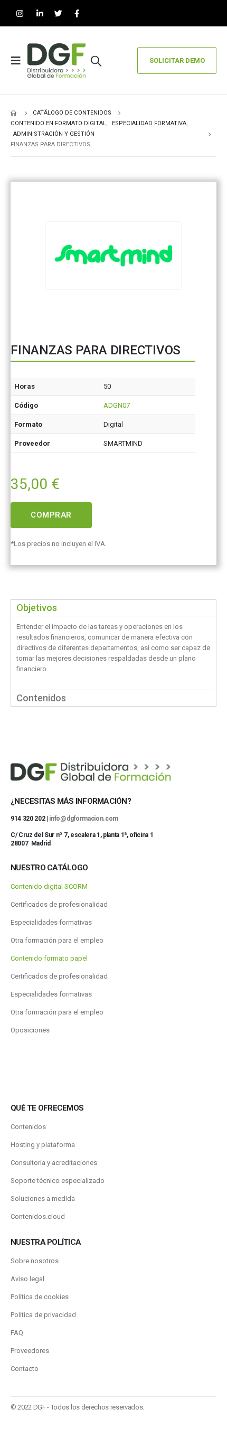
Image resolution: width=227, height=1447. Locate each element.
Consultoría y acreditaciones (54, 1163)
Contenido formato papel (49, 958)
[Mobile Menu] (19, 61)
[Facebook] (76, 13)
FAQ (17, 1333)
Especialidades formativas (51, 922)
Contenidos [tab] (41, 697)
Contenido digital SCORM (49, 886)
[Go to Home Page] (14, 113)
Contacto (25, 1369)
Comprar (51, 515)
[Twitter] (58, 13)
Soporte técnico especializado (58, 1181)
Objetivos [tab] (36, 607)
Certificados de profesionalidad (59, 904)
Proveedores (30, 1351)
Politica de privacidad (43, 1315)
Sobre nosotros (35, 1261)
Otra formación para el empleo (57, 940)
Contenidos (28, 1127)
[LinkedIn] (39, 13)
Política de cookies (40, 1297)
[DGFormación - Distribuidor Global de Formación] (56, 60)
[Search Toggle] (96, 60)
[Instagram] (19, 13)
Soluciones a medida (43, 1198)
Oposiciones (30, 1030)
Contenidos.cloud (38, 1216)
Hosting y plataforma (43, 1145)
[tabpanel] (113, 653)
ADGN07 (116, 405)
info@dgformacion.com (83, 818)
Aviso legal (27, 1279)
